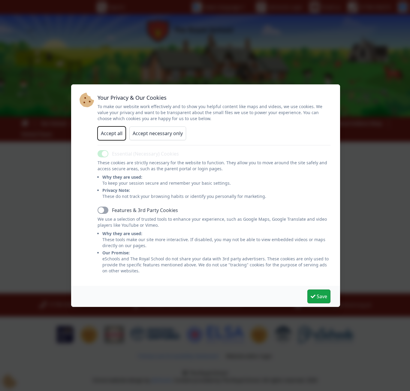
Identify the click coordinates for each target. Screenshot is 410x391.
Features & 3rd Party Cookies (145, 210)
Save (321, 296)
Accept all (111, 133)
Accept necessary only (158, 133)
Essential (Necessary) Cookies (145, 153)
